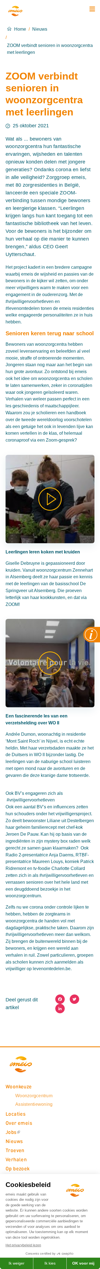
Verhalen (16, 1159)
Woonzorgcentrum (33, 1095)
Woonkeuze (19, 1086)
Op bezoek (18, 1168)
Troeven (15, 1150)
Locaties (16, 1113)
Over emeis (19, 1122)
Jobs (11, 1131)
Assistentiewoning (33, 1104)
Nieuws (39, 29)
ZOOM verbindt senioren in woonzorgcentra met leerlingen (50, 49)
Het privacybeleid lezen (23, 1245)
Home (20, 29)
